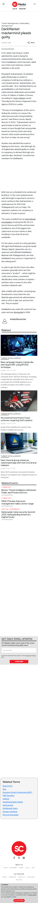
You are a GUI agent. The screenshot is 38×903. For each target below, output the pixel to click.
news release (19, 98)
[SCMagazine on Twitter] (19, 858)
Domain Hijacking (10, 812)
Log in (14, 9)
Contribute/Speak (12, 877)
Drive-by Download (10, 815)
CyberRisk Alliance (13, 867)
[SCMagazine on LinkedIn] (23, 858)
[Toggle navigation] (3, 4)
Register (22, 9)
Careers (27, 867)
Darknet (6, 799)
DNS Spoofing (8, 795)
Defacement (8, 805)
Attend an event (21, 877)
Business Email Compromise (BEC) (17, 792)
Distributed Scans (10, 808)
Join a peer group (30, 877)
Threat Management (10, 23)
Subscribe (19, 661)
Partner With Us (19, 879)
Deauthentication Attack (13, 802)
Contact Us (21, 867)
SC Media (5, 867)
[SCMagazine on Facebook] (14, 858)
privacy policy (32, 895)
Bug (4, 789)
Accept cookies (19, 900)
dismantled (18, 312)
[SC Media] (19, 4)
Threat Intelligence (11, 358)
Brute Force (7, 786)
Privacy (33, 867)
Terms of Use (28, 655)
